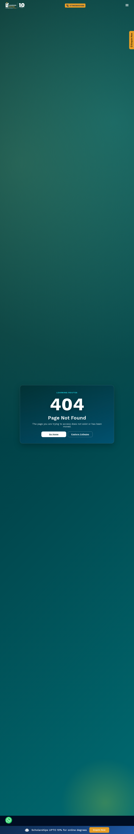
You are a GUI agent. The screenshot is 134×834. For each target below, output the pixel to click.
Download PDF (65, 435)
